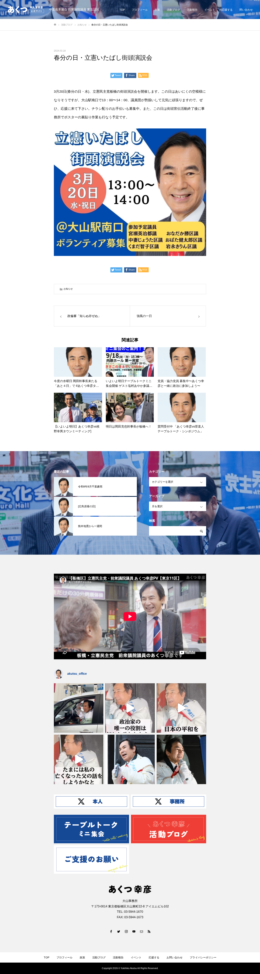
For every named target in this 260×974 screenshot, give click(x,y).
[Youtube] (134, 931)
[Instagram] (126, 931)
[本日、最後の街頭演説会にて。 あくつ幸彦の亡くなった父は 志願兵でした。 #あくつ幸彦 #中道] (78, 759)
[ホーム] (55, 24)
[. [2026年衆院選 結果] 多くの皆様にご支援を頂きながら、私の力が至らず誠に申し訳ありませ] (78, 708)
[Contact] (141, 931)
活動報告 (192, 9)
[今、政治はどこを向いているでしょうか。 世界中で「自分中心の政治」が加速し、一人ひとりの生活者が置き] (130, 759)
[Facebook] (111, 931)
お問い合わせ (175, 957)
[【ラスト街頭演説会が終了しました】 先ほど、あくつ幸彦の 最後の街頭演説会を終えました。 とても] (181, 759)
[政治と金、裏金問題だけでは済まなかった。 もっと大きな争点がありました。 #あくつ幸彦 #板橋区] (181, 708)
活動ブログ (173, 9)
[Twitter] (118, 931)
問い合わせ (246, 9)
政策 (157, 9)
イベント (209, 9)
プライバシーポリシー (203, 957)
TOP (122, 9)
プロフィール (140, 9)
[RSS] (149, 931)
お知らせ (68, 289)
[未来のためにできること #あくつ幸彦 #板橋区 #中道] (130, 708)
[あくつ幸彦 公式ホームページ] (26, 9)
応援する (227, 9)
